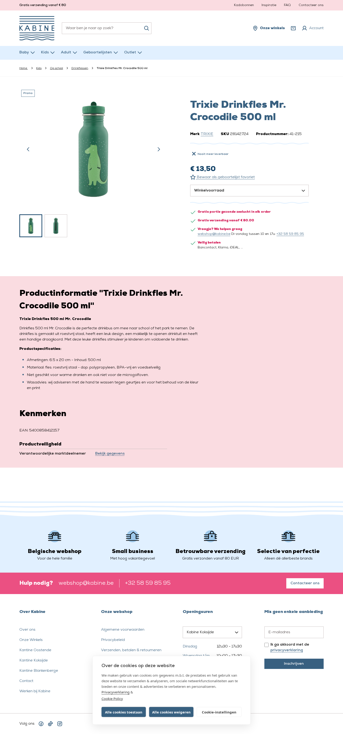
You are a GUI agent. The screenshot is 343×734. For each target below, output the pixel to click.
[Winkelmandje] (293, 28)
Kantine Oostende (35, 650)
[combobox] (106, 28)
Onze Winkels (31, 640)
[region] (93, 162)
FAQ (287, 5)
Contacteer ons (311, 5)
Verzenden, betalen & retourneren (131, 650)
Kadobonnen (244, 5)
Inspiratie (269, 5)
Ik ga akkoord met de (289, 647)
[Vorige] (28, 149)
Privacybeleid (113, 640)
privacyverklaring (286, 650)
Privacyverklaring (116, 692)
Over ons (27, 630)
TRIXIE (207, 134)
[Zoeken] (146, 28)
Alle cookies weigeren (171, 712)
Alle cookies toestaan (123, 712)
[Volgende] (159, 149)
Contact (26, 681)
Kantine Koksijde (33, 660)
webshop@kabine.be (214, 234)
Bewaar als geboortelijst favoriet (225, 177)
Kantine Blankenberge (38, 671)
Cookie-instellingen (219, 712)
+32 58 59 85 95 (290, 234)
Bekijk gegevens (110, 454)
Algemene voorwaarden (122, 630)
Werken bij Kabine (34, 691)
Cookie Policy (112, 698)
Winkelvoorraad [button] (209, 190)
